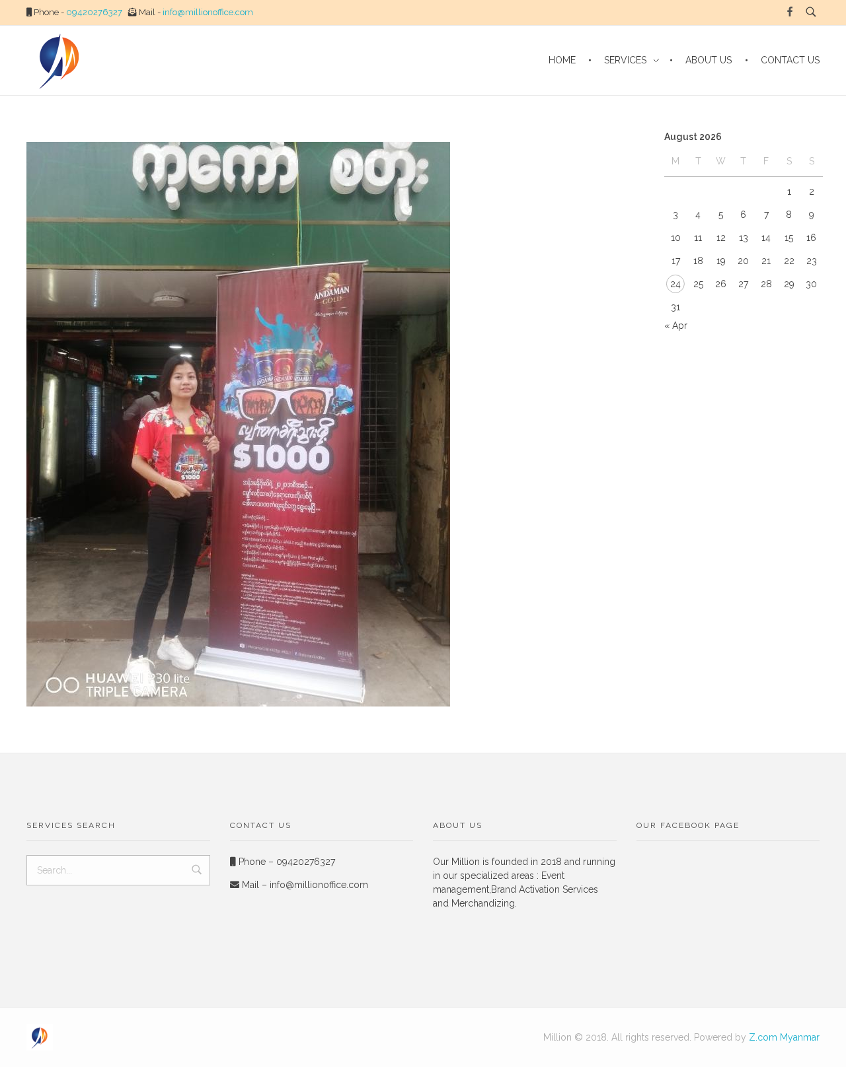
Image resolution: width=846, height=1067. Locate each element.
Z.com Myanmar (784, 1037)
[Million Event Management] (39, 1037)
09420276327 (94, 12)
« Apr (675, 325)
